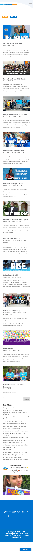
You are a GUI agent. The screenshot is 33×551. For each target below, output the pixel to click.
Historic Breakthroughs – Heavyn (13, 183)
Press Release (16, 152)
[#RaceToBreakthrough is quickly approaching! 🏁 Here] (16, 488)
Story (13, 45)
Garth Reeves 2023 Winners (11, 311)
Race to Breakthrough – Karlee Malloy (14, 426)
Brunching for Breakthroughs (12, 457)
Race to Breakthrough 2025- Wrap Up (14, 79)
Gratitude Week (8, 349)
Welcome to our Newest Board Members (15, 445)
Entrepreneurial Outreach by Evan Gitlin (15, 115)
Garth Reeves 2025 (9, 447)
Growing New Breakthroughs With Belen (15, 438)
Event (13, 221)
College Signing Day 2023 (10, 275)
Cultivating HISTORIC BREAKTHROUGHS (15, 452)
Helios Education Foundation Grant (13, 150)
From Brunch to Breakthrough (12, 410)
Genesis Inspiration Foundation (13, 442)
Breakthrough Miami (11, 533)
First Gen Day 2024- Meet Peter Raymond (15, 220)
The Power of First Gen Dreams (12, 43)
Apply (5, 17)
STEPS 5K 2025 (7, 450)
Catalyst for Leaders (9, 408)
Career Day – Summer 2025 (11, 428)
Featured (14, 116)
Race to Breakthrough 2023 (11, 238)
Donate (13, 17)
